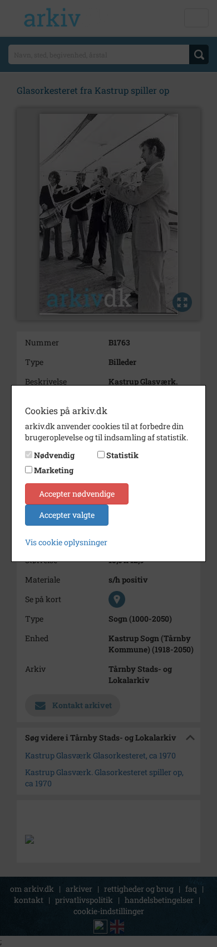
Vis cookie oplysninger (66, 542)
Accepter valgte (67, 514)
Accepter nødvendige (77, 493)
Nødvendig (54, 455)
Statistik (122, 455)
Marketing (53, 470)
